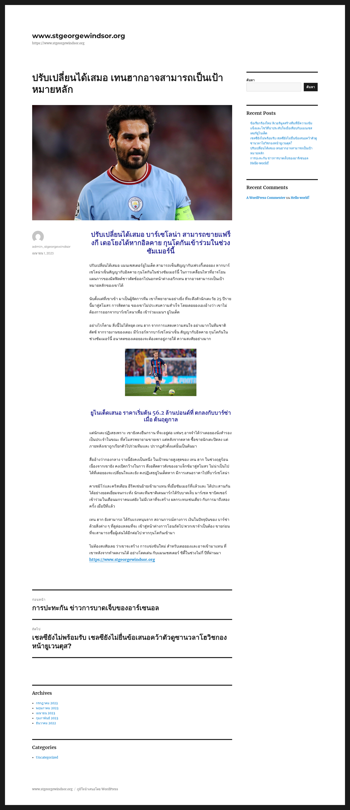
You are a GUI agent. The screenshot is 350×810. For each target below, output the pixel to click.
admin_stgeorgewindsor (51, 246)
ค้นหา (250, 80)
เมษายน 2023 (45, 713)
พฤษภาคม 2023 (47, 708)
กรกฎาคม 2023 (47, 703)
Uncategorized (47, 757)
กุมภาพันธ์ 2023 (47, 718)
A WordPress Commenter (265, 198)
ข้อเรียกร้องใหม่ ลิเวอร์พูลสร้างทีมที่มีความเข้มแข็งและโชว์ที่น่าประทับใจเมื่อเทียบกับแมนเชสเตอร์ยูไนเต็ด (281, 128)
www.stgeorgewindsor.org (78, 36)
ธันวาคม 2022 (46, 723)
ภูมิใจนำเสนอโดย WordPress (97, 789)
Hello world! (259, 163)
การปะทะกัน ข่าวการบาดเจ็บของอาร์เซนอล (279, 158)
